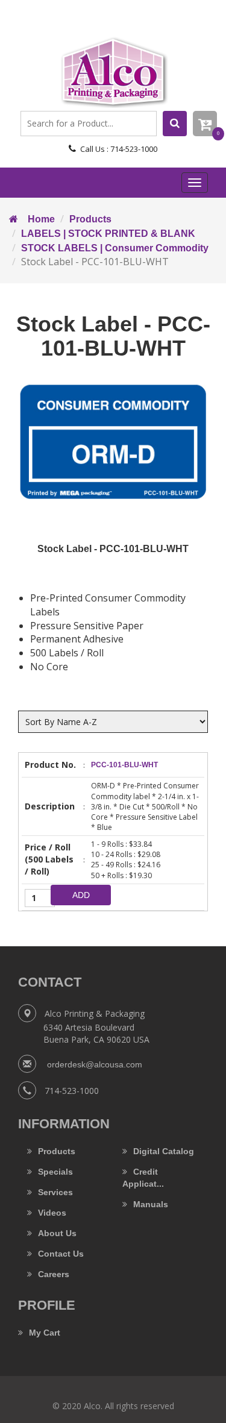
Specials (55, 1171)
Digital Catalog (163, 1151)
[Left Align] (175, 123)
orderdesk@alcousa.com (93, 1064)
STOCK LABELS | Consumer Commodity (115, 248)
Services (55, 1192)
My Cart (44, 1332)
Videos (52, 1212)
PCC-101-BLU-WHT (124, 765)
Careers (53, 1274)
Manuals (150, 1204)
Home (36, 219)
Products (90, 219)
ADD (81, 895)
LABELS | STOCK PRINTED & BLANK (108, 233)
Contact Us (61, 1253)
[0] (205, 123)
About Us (57, 1233)
